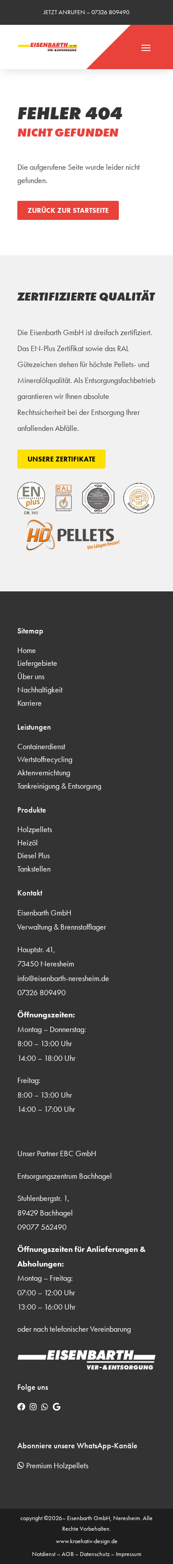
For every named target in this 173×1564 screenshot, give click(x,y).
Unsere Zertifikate (61, 459)
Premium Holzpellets (56, 1465)
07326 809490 (110, 12)
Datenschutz (95, 1554)
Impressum (129, 1554)
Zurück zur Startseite (68, 210)
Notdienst (43, 1554)
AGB (68, 1554)
